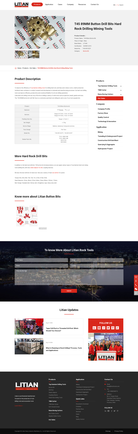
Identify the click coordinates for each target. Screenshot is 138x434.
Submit (69, 291)
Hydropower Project (105, 149)
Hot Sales (33, 68)
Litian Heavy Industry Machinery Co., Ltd (33, 431)
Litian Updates (69, 310)
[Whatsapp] (136, 281)
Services (78, 411)
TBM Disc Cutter (53, 404)
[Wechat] (136, 289)
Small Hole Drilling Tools (55, 397)
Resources (82, 4)
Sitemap (107, 431)
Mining (100, 132)
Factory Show (103, 113)
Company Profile (104, 109)
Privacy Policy (119, 431)
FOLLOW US (108, 408)
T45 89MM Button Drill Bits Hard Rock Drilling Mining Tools (55, 68)
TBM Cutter (102, 90)
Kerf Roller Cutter (54, 413)
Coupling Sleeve (53, 395)
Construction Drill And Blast (108, 140)
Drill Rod (51, 390)
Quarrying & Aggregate (106, 144)
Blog (77, 416)
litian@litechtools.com (113, 386)
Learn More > (19, 406)
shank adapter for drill (36, 167)
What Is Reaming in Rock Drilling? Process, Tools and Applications (64, 349)
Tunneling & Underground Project (110, 136)
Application (49, 4)
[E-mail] (136, 277)
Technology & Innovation (107, 121)
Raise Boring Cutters (105, 94)
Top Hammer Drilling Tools (107, 86)
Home (19, 68)
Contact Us (95, 4)
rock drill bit (55, 172)
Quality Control (103, 117)
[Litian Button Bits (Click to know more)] (27, 228)
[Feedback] (136, 293)
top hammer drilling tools (38, 88)
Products (37, 4)
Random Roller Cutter (55, 416)
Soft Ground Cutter (54, 407)
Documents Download (82, 404)
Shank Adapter (53, 392)
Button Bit (86, 51)
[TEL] (136, 285)
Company (70, 4)
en (114, 5)
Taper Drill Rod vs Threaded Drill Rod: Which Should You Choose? (62, 329)
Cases (60, 4)
